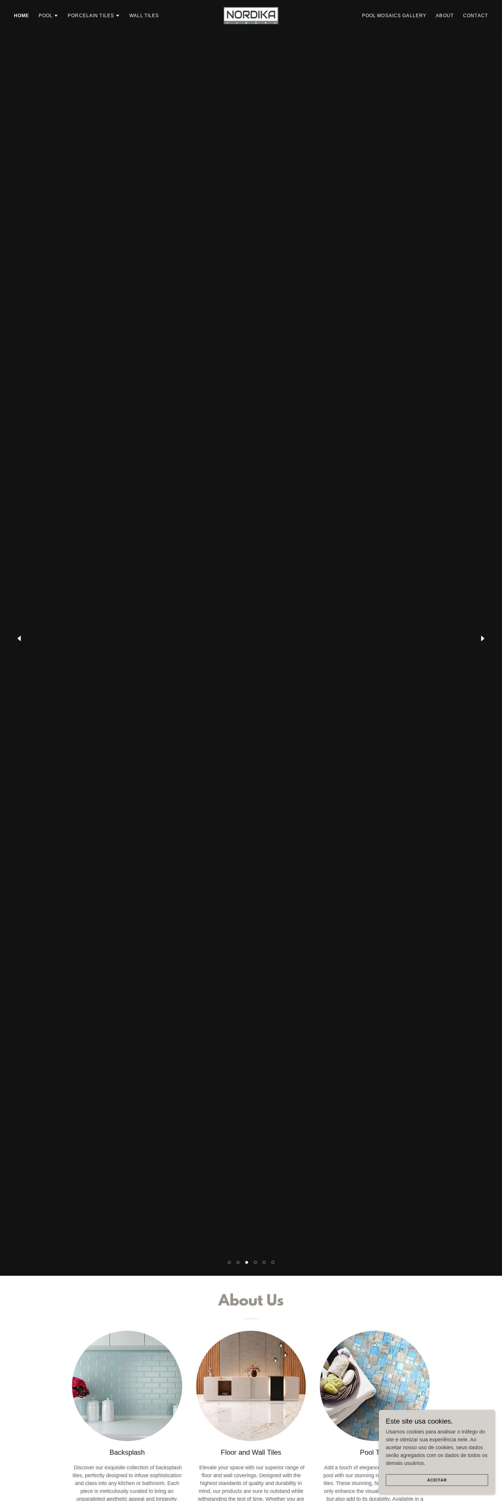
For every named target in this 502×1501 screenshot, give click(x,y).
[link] (251, 15)
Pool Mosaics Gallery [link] (394, 15)
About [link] (445, 15)
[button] (229, 1262)
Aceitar (437, 1480)
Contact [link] (475, 15)
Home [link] (21, 15)
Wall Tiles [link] (144, 15)
